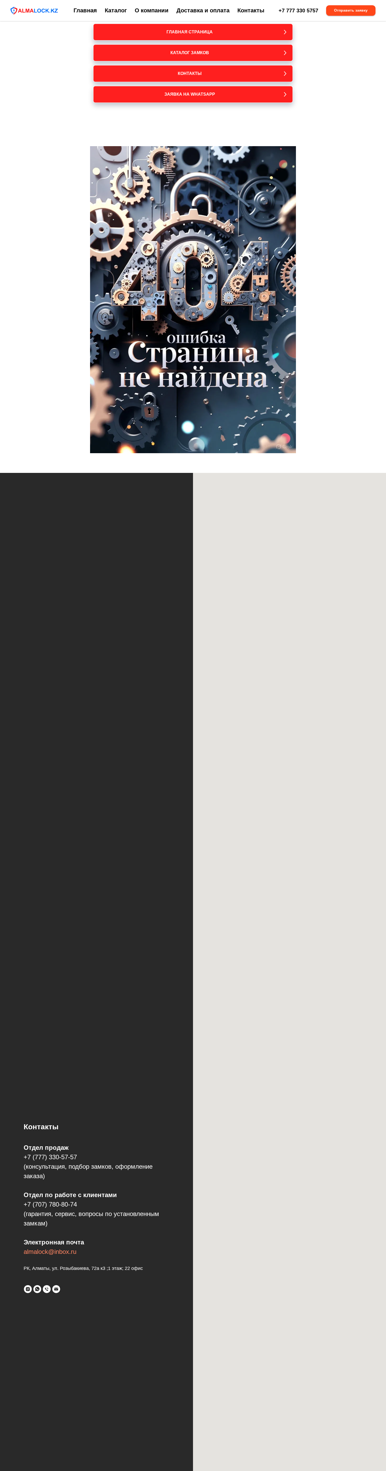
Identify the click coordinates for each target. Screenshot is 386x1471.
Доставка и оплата (202, 10)
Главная (85, 10)
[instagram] (28, 1289)
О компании (152, 10)
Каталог (116, 10)
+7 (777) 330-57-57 (50, 1157)
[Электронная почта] (56, 1289)
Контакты (250, 10)
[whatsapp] (37, 1289)
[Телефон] (47, 1289)
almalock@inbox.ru (50, 1251)
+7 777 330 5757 (298, 10)
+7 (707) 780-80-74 (50, 1204)
